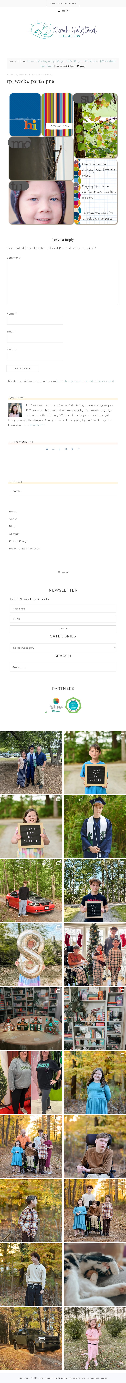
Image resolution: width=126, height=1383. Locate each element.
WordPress (93, 1378)
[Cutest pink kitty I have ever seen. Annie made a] (95, 1338)
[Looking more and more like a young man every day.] (95, 1146)
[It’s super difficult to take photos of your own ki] (95, 1210)
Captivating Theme (50, 1378)
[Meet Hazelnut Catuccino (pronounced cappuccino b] (95, 1274)
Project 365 (64, 61)
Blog (12, 526)
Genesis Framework (75, 1378)
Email (11, 331)
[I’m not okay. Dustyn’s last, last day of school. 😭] (95, 890)
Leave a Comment (42, 74)
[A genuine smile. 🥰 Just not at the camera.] (31, 1210)
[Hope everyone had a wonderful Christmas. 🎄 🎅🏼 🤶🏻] (95, 954)
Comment (14, 257)
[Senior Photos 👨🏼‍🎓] (31, 890)
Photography (46, 61)
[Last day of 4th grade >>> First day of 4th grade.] (95, 762)
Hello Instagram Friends (24, 548)
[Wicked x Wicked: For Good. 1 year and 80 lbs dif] (31, 1082)
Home (31, 61)
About (13, 518)
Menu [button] (65, 11)
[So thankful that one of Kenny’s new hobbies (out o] (31, 1338)
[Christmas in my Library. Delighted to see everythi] (95, 1018)
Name (11, 313)
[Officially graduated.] (31, 762)
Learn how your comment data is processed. (86, 381)
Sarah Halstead (63, 30)
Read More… (38, 425)
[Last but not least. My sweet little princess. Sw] (95, 1082)
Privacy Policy (18, 541)
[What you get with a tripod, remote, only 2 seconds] (31, 1146)
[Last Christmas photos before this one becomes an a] (31, 1274)
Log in (104, 1378)
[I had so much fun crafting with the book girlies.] (31, 1018)
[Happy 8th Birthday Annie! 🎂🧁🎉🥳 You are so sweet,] (31, 954)
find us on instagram (63, 3)
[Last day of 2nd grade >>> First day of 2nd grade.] (31, 826)
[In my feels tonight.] (95, 826)
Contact (14, 533)
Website (12, 349)
